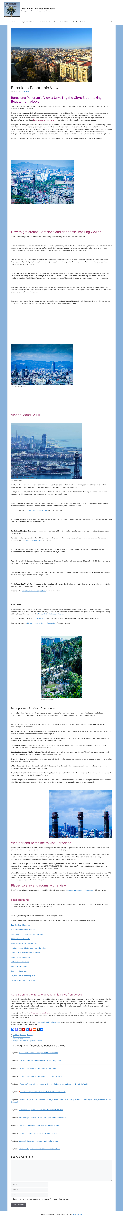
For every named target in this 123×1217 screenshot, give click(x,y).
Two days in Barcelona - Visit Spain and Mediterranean (39, 1125)
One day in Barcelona (19, 971)
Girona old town (18, 1039)
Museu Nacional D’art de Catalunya (24, 943)
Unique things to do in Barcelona (23, 980)
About (75, 22)
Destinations (44, 22)
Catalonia (30, 1035)
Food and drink (64, 22)
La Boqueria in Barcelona (20, 962)
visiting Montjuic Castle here (37, 510)
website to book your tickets (32, 540)
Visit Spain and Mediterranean (38, 8)
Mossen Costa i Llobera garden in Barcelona (27, 934)
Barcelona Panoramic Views (21, 1037)
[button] (111, 22)
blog (54, 22)
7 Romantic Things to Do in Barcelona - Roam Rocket (38, 1133)
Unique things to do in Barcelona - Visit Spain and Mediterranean (42, 1117)
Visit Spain (16, 1035)
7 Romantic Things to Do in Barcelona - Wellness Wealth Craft (41, 1110)
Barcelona (23, 1035)
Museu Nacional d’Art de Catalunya (51, 614)
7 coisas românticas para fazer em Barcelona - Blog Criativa (40, 1060)
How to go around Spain (26, 22)
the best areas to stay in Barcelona (80, 890)
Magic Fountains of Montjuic (21, 957)
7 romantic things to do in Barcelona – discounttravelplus (39, 1149)
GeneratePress (77, 1214)
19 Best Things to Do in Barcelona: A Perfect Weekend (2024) (42, 1092)
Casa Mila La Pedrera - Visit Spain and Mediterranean (38, 1053)
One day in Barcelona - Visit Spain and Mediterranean (38, 1141)
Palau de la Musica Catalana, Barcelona (25, 953)
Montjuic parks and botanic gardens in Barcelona (28, 948)
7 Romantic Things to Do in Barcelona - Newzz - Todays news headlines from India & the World (53, 1084)
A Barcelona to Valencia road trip (23, 930)
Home (13, 22)
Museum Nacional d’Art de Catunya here (42, 623)
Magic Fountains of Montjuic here (34, 591)
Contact (82, 22)
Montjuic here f (38, 618)
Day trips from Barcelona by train (23, 976)
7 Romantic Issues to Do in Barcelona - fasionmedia (37, 1068)
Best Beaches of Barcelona (21, 925)
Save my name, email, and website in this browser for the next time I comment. (42, 1199)
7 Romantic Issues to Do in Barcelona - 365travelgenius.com (40, 1076)
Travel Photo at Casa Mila (20, 939)
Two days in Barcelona (19, 966)
